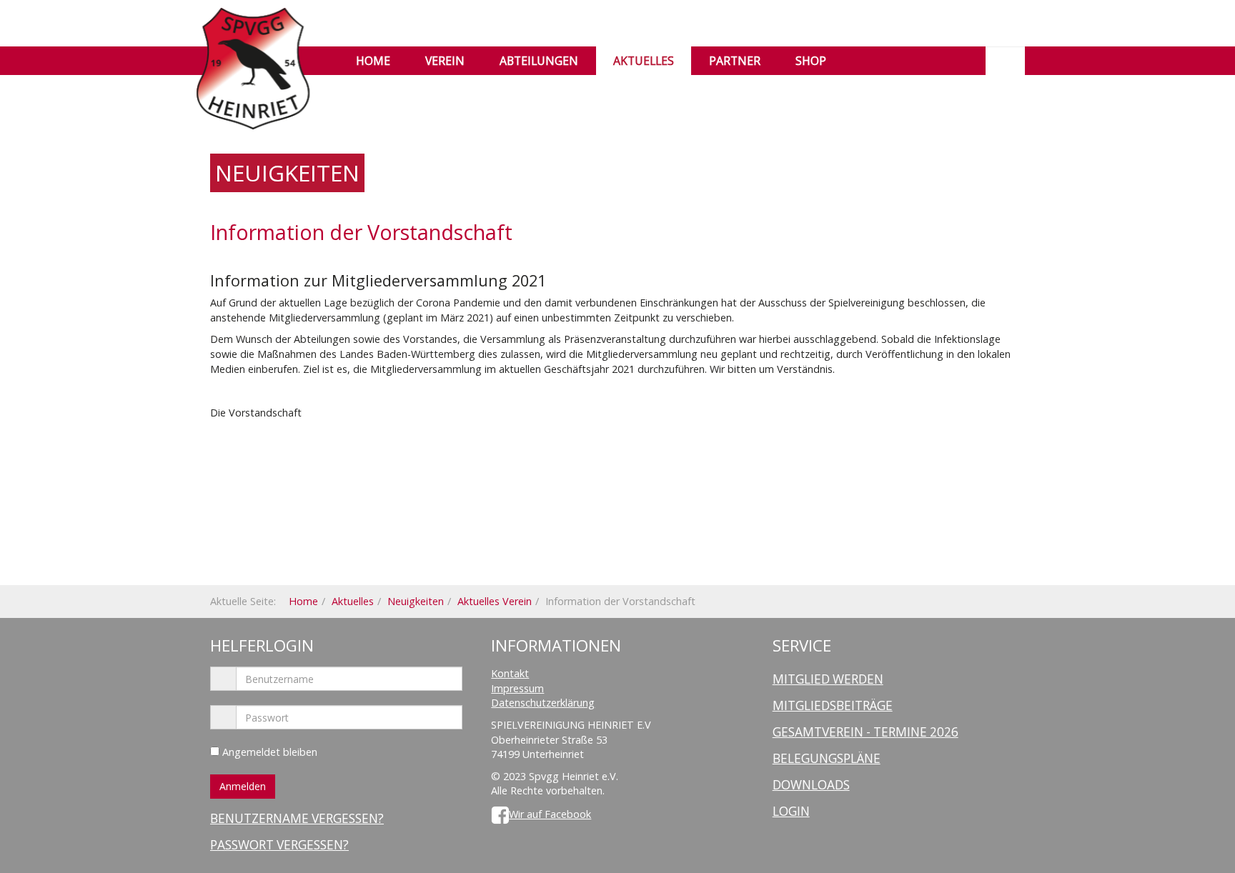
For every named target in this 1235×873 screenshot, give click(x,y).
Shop (810, 61)
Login (791, 811)
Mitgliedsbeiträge (833, 705)
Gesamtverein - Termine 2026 (865, 732)
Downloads (811, 785)
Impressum (517, 688)
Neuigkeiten (415, 601)
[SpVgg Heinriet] (253, 26)
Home (373, 61)
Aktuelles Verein (494, 601)
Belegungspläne (827, 758)
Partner (734, 61)
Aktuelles (643, 61)
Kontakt (510, 673)
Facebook (869, 60)
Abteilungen (539, 61)
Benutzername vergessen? (297, 818)
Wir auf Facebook (550, 814)
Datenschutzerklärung (543, 702)
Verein (445, 61)
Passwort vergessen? (279, 845)
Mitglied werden (828, 679)
